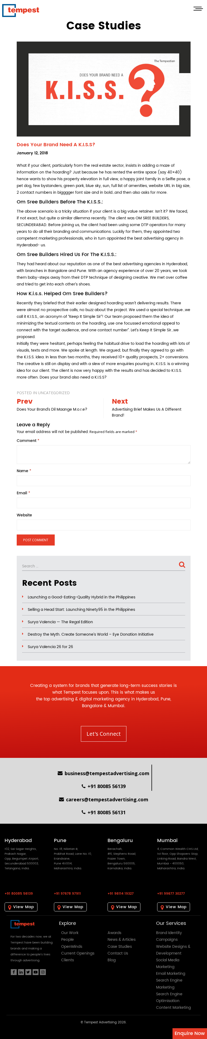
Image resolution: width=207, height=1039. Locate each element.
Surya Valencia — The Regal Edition (60, 622)
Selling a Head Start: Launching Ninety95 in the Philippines (81, 609)
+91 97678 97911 (67, 893)
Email (23, 493)
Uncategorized (54, 392)
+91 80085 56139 (107, 786)
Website (24, 515)
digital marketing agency (104, 699)
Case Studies (120, 946)
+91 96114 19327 (121, 893)
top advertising (59, 699)
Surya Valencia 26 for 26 (50, 647)
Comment (28, 441)
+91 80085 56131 (107, 812)
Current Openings (77, 953)
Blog (112, 960)
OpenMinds (71, 946)
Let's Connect (104, 733)
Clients (67, 960)
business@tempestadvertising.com (107, 773)
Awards (114, 933)
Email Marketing (170, 973)
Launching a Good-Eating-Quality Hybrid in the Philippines (81, 597)
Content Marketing (173, 1007)
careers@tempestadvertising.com (107, 799)
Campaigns (167, 939)
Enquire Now (190, 1033)
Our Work (69, 933)
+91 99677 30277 (171, 893)
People (67, 939)
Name (24, 471)
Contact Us (118, 953)
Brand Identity (169, 933)
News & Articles (122, 939)
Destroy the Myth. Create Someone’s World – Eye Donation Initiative (91, 634)
